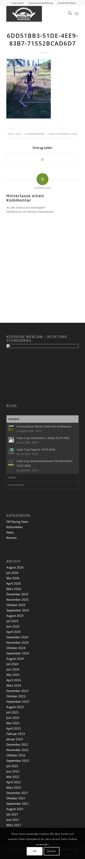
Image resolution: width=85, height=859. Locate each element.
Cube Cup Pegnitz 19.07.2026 (35, 449)
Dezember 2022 (17, 744)
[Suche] (68, 14)
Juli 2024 (12, 664)
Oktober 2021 (16, 798)
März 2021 (13, 825)
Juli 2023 (12, 712)
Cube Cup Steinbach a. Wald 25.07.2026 (43, 438)
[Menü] (77, 13)
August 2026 (15, 567)
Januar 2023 (14, 739)
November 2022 (17, 750)
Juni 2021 (12, 820)
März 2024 (13, 685)
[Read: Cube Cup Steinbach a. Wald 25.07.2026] (11, 439)
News (10, 532)
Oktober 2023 (16, 696)
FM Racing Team (17, 522)
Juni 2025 (12, 626)
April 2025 (13, 632)
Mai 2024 (12, 675)
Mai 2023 (12, 723)
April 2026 (13, 583)
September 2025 (17, 610)
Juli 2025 (12, 621)
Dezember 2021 (17, 793)
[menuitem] (17, 3)
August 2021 (15, 809)
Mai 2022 (12, 777)
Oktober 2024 (16, 648)
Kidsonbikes (14, 527)
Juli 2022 (12, 766)
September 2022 (17, 761)
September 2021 (17, 804)
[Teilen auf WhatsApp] (42, 159)
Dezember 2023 (17, 691)
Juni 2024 (12, 669)
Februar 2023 (15, 734)
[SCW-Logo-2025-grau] (35, 14)
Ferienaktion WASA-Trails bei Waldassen (43, 426)
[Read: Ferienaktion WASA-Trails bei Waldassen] (11, 428)
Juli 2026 (12, 573)
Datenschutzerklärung (40, 2)
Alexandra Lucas (66, 134)
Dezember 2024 (17, 637)
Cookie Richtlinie (67, 2)
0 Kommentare (34, 134)
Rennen (11, 538)
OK (34, 851)
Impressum (17, 2)
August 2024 (15, 659)
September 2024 (17, 653)
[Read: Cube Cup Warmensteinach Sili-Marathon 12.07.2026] (11, 462)
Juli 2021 (12, 814)
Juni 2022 (12, 771)
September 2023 (17, 702)
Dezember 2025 (17, 594)
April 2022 (13, 782)
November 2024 (17, 642)
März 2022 (13, 787)
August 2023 (15, 707)
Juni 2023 (12, 718)
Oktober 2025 (16, 605)
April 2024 (13, 680)
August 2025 (15, 616)
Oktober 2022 (16, 755)
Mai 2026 (12, 578)
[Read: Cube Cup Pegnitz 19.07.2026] (11, 451)
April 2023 (13, 728)
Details (51, 851)
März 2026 (13, 589)
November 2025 (17, 599)
